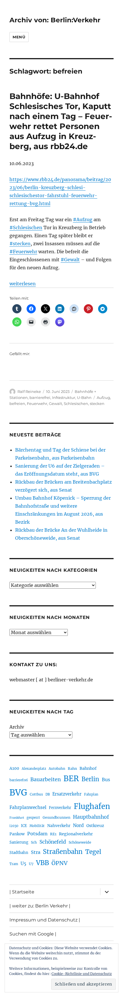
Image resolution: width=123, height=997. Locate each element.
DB (47, 794)
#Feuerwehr (23, 251)
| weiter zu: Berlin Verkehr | (39, 906)
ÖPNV (59, 863)
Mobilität (37, 826)
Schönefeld (52, 842)
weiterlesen (22, 283)
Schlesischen (76, 403)
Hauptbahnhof (91, 817)
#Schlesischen (25, 227)
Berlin (90, 779)
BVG (18, 792)
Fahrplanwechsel (27, 807)
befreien (17, 403)
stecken (97, 403)
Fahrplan (91, 794)
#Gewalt (70, 259)
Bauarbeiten (45, 779)
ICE (24, 826)
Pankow (17, 834)
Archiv (16, 727)
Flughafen (92, 806)
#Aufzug (82, 219)
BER (71, 778)
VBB (42, 863)
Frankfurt (16, 818)
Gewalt (55, 403)
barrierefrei (39, 397)
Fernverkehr (60, 808)
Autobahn (57, 768)
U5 (23, 863)
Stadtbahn (18, 852)
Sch (34, 842)
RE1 (53, 834)
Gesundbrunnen (56, 817)
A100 (14, 768)
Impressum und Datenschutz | (44, 920)
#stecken (20, 243)
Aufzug (103, 397)
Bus (106, 779)
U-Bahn (84, 397)
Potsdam (37, 833)
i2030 (13, 826)
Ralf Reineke (29, 391)
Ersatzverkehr (67, 794)
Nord (78, 825)
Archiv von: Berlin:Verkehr (54, 20)
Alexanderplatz (34, 769)
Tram (13, 864)
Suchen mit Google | (32, 934)
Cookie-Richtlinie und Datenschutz (81, 974)
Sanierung (18, 842)
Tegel (93, 852)
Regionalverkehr (76, 833)
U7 (31, 864)
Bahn (72, 768)
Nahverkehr (58, 825)
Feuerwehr (37, 403)
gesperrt (33, 818)
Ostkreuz (95, 825)
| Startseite (21, 892)
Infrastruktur (63, 397)
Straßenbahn (63, 852)
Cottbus (36, 794)
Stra (35, 852)
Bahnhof (88, 768)
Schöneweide (80, 842)
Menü (19, 37)
